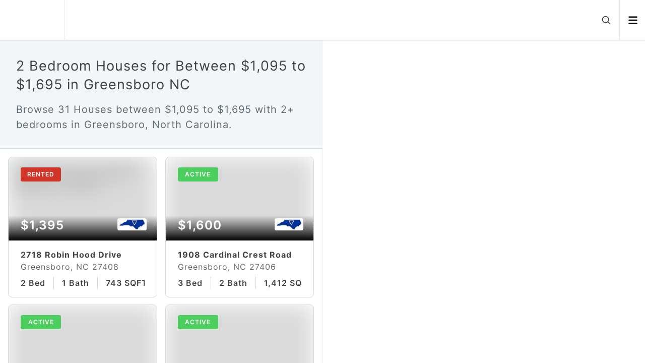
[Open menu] (632, 20)
